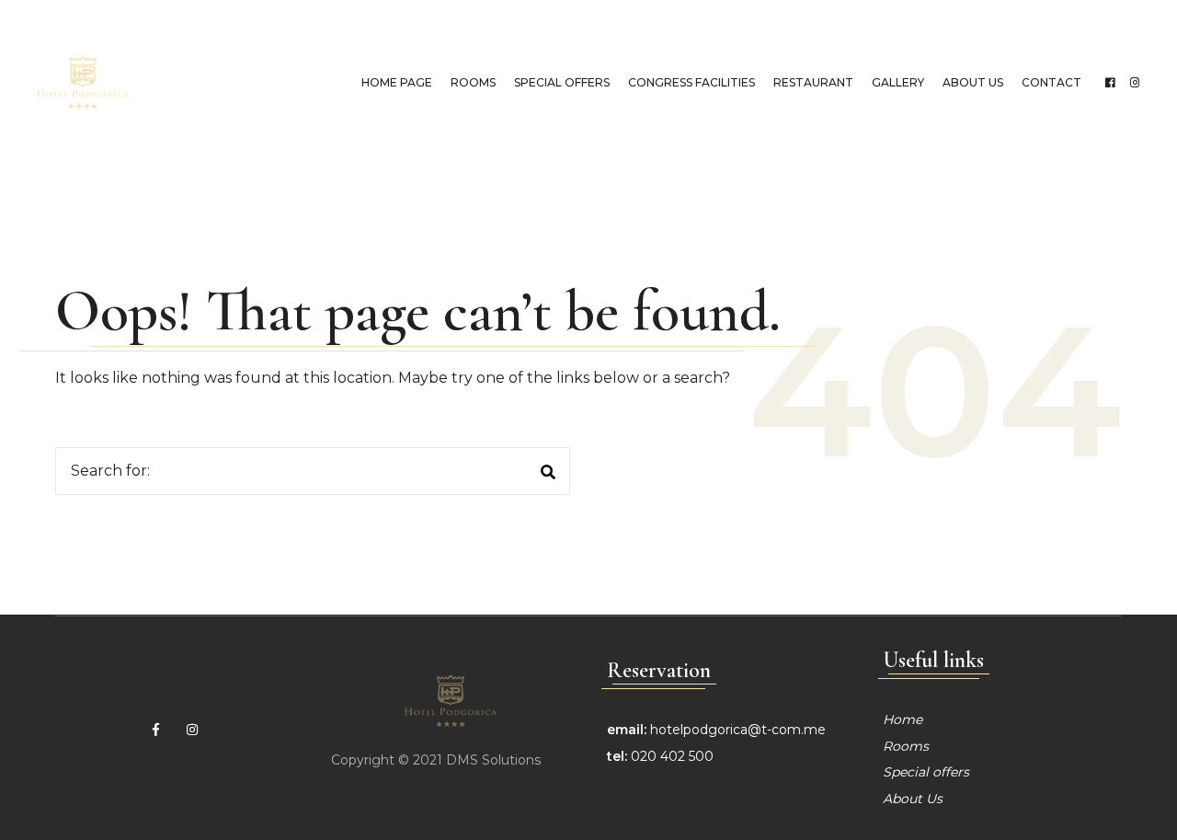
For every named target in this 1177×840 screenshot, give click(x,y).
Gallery (898, 82)
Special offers (562, 82)
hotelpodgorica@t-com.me (738, 729)
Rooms (473, 82)
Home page (396, 82)
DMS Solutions (493, 760)
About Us (973, 82)
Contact (1051, 82)
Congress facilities (691, 82)
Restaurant (813, 82)
